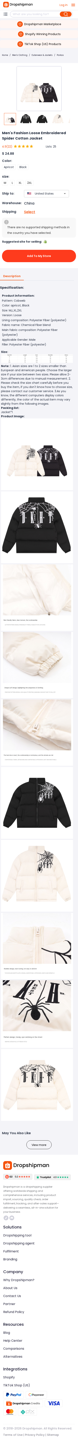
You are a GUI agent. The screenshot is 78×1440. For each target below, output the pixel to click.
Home (5, 55)
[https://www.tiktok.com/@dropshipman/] (6, 1218)
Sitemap (53, 1435)
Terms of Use (13, 1435)
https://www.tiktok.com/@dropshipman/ (6, 1218)
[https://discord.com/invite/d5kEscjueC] (11, 1218)
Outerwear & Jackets (42, 55)
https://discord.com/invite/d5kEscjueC (12, 1218)
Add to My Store (39, 256)
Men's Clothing (19, 55)
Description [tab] (12, 276)
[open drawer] (73, 5)
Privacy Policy (35, 1435)
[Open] (65, 193)
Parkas (60, 55)
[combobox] (40, 193)
